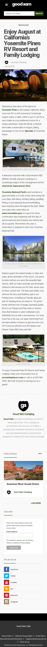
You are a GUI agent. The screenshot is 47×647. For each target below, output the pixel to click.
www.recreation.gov (12, 213)
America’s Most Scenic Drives (23, 484)
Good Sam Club (24, 626)
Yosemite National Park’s (14, 192)
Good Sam (9, 419)
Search (39, 13)
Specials (29, 131)
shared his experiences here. (16, 186)
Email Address (12, 532)
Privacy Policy (7, 636)
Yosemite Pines (9, 110)
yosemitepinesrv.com (12, 377)
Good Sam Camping (18, 62)
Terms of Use (25, 642)
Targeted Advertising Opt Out (36, 639)
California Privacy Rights (21, 543)
